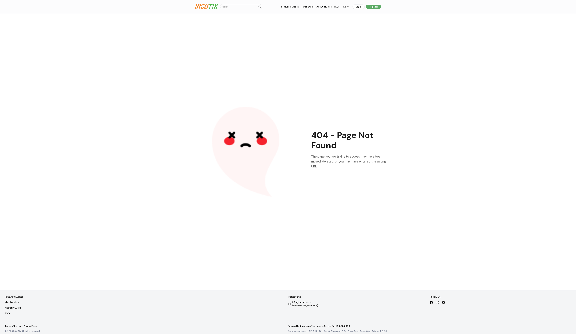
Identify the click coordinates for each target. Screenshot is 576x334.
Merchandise (308, 7)
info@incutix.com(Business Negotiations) (305, 304)
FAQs (336, 7)
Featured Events (290, 7)
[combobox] (346, 6)
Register (373, 6)
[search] (259, 6)
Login (359, 6)
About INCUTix (324, 7)
